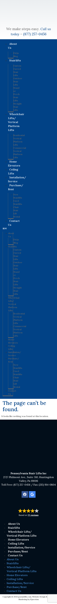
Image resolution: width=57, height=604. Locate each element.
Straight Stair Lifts (17, 106)
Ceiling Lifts (13, 171)
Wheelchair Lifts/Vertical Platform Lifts (16, 122)
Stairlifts (15, 60)
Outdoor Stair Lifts (17, 81)
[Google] (32, 494)
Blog (16, 242)
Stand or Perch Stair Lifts (16, 94)
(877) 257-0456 (34, 34)
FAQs (16, 53)
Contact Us (14, 222)
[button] (8, 228)
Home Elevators (14, 163)
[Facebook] (25, 494)
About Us (12, 45)
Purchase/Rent (15, 187)
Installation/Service (17, 179)
